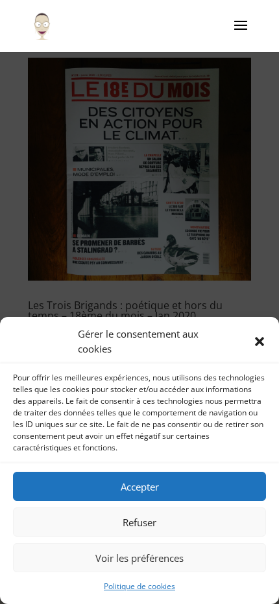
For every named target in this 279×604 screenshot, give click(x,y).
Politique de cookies (139, 586)
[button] (259, 341)
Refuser (139, 522)
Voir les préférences (139, 558)
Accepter (140, 486)
